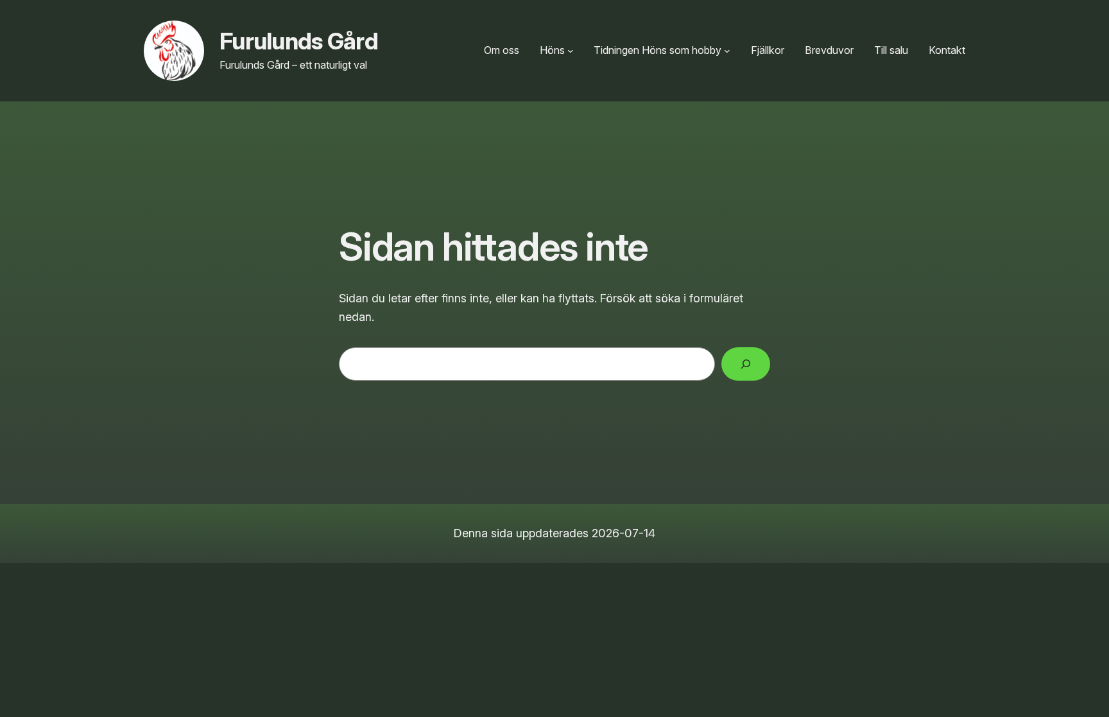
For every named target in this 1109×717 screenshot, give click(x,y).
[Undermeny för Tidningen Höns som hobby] (727, 51)
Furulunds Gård (298, 41)
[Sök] (745, 364)
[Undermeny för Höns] (570, 51)
